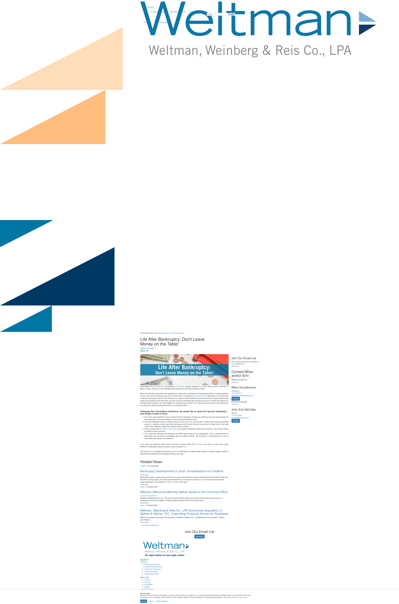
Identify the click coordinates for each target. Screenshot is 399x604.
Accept (143, 601)
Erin (200, 444)
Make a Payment (148, 7)
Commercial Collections (153, 566)
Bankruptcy (150, 348)
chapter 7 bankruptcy (169, 429)
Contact (191, 11)
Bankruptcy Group (200, 396)
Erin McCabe (180, 386)
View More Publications (150, 525)
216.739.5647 (237, 393)
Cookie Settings (162, 601)
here (185, 446)
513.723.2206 (237, 415)
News (142, 487)
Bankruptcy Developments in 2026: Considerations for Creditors (181, 471)
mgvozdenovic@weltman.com (243, 395)
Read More (144, 484)
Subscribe (235, 366)
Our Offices (148, 584)
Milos (194, 444)
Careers (200, 11)
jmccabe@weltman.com (240, 417)
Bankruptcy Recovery (152, 564)
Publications (149, 589)
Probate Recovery (151, 571)
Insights (143, 466)
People (163, 11)
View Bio (235, 382)
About (145, 11)
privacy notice (242, 597)
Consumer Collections (148, 495)
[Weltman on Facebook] (140, 559)
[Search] (221, 10)
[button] (145, 17)
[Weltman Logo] (258, 2)
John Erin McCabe (177, 333)
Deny (151, 601)
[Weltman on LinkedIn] (143, 559)
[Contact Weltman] (147, 559)
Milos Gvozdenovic (162, 333)
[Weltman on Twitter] (145, 559)
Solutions (154, 11)
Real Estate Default (151, 574)
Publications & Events (177, 11)
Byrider (204, 386)
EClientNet (147, 22)
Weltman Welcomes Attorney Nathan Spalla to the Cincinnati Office (184, 492)
